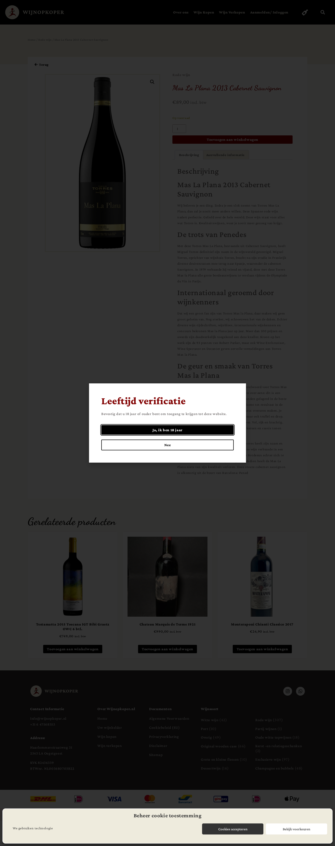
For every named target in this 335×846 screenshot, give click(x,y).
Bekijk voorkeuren (296, 829)
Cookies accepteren (232, 829)
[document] (167, 423)
